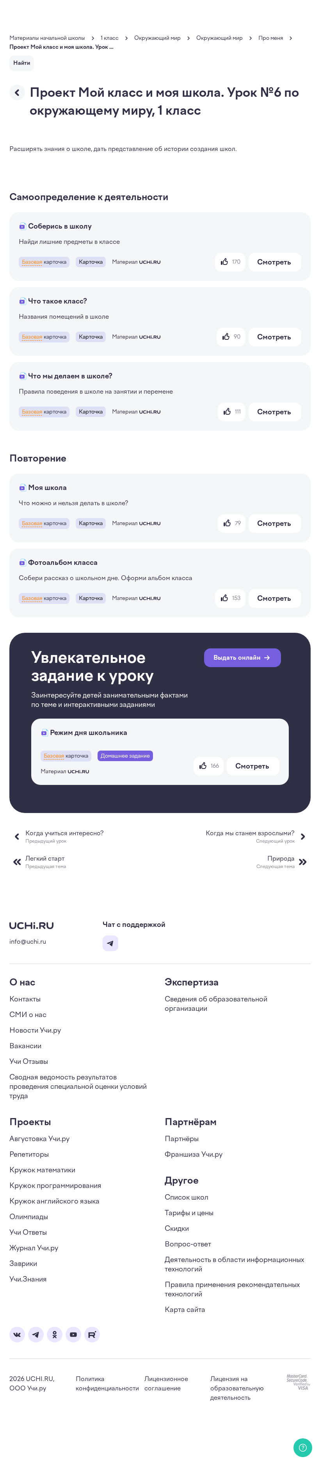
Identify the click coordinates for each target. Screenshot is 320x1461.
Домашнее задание (125, 756)
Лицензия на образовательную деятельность (237, 1388)
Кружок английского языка (54, 1201)
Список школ (186, 1197)
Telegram (110, 943)
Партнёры (182, 1138)
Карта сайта (185, 1309)
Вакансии (25, 1046)
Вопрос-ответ (188, 1244)
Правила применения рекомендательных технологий (232, 1289)
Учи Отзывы (28, 1061)
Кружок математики (42, 1170)
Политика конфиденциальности (107, 1383)
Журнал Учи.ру (33, 1248)
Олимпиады (28, 1216)
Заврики (23, 1263)
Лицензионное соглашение (166, 1383)
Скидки (177, 1228)
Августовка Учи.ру (39, 1138)
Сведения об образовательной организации (216, 1004)
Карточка (91, 262)
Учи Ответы (28, 1232)
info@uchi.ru (27, 941)
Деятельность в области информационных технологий (234, 1264)
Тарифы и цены (189, 1213)
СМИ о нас (27, 1014)
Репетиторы (29, 1154)
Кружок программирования (55, 1185)
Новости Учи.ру (35, 1030)
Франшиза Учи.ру (193, 1154)
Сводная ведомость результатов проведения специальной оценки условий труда (78, 1086)
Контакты (25, 999)
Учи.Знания (28, 1279)
